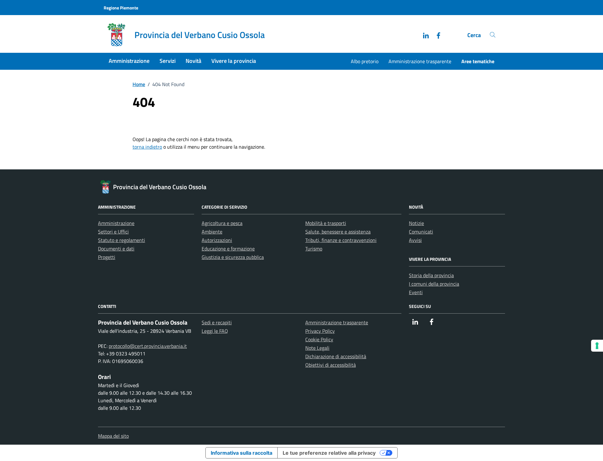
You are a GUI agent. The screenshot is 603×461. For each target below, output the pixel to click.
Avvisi (415, 240)
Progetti (106, 257)
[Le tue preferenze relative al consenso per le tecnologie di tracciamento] (597, 346)
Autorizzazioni (217, 240)
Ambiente (212, 231)
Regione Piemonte (121, 7)
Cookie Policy (319, 339)
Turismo (313, 248)
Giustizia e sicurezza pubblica (233, 257)
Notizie (416, 223)
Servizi (168, 61)
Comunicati (421, 231)
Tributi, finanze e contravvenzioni (341, 240)
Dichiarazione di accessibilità (335, 356)
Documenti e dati (116, 248)
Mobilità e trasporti (325, 223)
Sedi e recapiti (217, 322)
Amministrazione (129, 61)
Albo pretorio (364, 61)
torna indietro (147, 147)
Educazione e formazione (228, 248)
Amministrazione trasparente (419, 61)
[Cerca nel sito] (492, 35)
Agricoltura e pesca (222, 223)
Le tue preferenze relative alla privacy (329, 453)
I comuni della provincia (434, 284)
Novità (193, 61)
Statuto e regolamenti (121, 240)
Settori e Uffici (113, 231)
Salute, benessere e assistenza (338, 231)
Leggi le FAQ (215, 331)
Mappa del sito (113, 436)
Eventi (416, 292)
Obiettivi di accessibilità (330, 365)
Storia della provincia (431, 275)
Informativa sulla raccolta (241, 453)
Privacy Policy (320, 331)
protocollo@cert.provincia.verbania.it (148, 346)
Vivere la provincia (233, 61)
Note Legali (317, 348)
